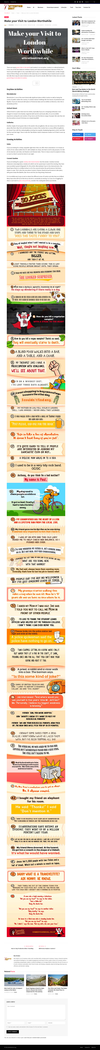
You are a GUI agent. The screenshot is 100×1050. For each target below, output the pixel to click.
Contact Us (13, 2)
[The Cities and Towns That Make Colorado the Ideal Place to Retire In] (58, 980)
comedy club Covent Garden (31, 162)
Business (40, 7)
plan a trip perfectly (24, 180)
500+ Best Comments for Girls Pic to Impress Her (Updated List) (88, 22)
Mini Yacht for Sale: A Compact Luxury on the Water (13, 989)
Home (29, 7)
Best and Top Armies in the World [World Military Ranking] (83, 90)
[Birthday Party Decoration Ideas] (76, 115)
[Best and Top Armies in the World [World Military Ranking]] (84, 78)
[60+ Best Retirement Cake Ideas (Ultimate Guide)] (76, 59)
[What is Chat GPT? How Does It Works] (76, 49)
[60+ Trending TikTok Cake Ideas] (76, 108)
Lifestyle (63, 7)
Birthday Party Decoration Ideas (86, 114)
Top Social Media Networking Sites (86, 100)
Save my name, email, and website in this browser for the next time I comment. (28, 1027)
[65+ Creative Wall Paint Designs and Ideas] (76, 40)
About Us (6, 2)
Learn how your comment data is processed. (35, 1037)
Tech (71, 7)
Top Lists (78, 7)
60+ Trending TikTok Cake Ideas (88, 107)
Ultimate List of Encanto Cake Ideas (88, 121)
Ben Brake (17, 956)
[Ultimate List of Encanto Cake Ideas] (76, 122)
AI (33, 7)
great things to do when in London (17, 78)
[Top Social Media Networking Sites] (76, 101)
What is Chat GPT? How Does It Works (87, 49)
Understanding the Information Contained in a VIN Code (88, 31)
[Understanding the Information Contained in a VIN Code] (76, 32)
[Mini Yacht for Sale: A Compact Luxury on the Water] (14, 980)
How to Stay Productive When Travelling (22, 948)
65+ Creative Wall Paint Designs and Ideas (88, 39)
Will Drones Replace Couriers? (47, 948)
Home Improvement (53, 7)
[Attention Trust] (13, 7)
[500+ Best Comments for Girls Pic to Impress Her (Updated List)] (76, 22)
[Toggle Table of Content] (36, 83)
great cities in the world (23, 67)
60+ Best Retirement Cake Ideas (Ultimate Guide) (87, 58)
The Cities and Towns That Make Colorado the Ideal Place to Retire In (57, 990)
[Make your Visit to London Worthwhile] (36, 46)
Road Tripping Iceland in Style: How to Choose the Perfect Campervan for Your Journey (35, 990)
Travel (6, 17)
